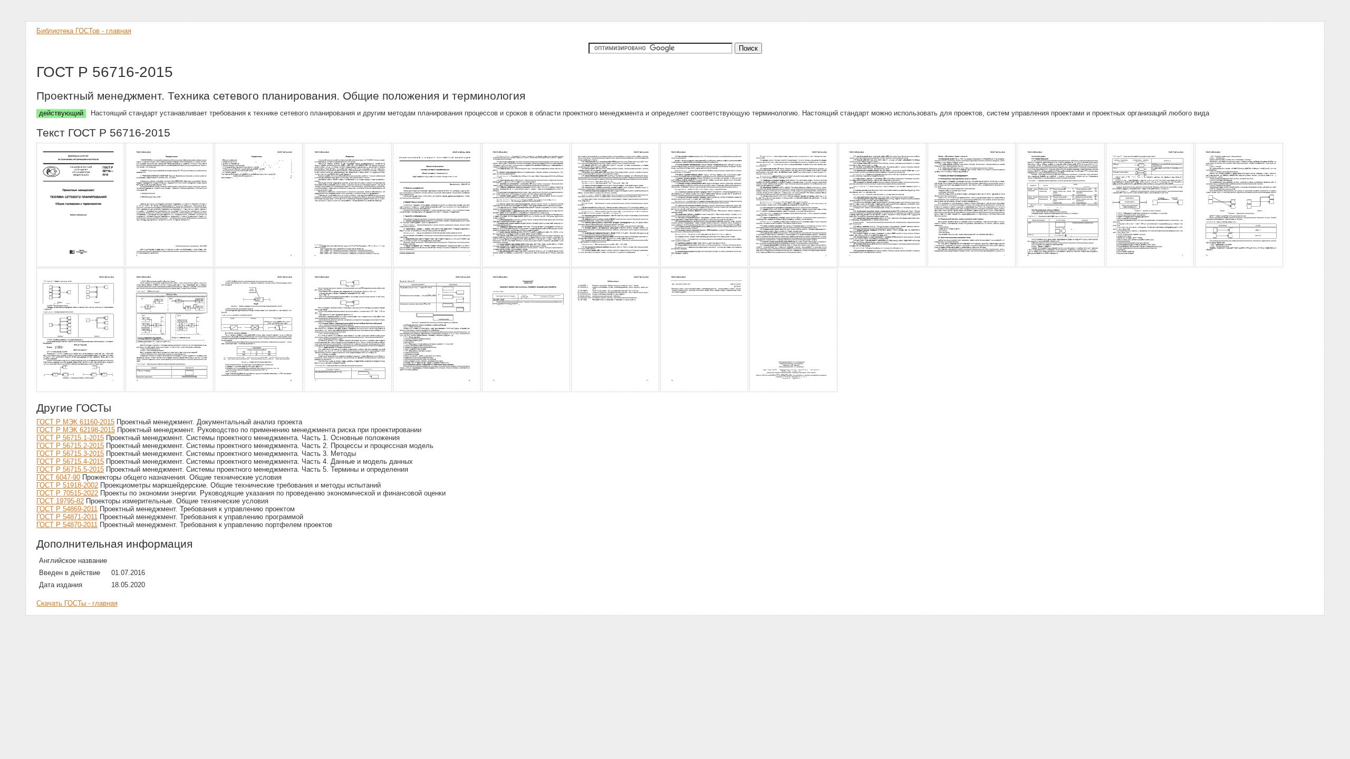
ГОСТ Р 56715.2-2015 (70, 446)
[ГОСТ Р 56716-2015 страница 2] (170, 265)
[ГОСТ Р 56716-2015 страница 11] (972, 265)
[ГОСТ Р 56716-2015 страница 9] (793, 265)
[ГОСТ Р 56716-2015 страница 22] (704, 390)
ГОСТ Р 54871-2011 (67, 517)
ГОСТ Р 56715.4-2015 (70, 461)
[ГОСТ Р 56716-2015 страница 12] (1061, 265)
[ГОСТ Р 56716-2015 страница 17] (259, 390)
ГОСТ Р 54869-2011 (67, 509)
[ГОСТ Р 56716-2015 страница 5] (437, 265)
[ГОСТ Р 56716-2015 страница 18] (348, 390)
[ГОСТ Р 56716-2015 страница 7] (615, 265)
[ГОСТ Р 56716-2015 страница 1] (81, 265)
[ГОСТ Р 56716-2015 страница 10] (883, 265)
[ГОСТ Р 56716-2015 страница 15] (81, 390)
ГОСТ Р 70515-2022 (67, 493)
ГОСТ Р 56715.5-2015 (70, 469)
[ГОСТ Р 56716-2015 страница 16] (170, 390)
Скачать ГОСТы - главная (77, 603)
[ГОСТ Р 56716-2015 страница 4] (348, 265)
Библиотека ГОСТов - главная (83, 31)
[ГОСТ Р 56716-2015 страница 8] (704, 265)
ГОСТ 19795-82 (60, 501)
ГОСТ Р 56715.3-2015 (70, 454)
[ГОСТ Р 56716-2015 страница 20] (526, 390)
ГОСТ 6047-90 (58, 477)
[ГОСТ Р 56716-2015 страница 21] (615, 390)
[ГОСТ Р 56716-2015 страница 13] (1150, 265)
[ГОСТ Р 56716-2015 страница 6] (526, 265)
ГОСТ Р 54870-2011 (67, 525)
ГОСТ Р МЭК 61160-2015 (75, 422)
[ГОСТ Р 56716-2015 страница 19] (437, 390)
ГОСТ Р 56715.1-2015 (70, 438)
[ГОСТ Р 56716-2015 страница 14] (1239, 265)
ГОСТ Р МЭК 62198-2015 (75, 430)
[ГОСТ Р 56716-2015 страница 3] (259, 265)
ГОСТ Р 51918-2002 (67, 485)
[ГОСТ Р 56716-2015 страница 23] (793, 390)
